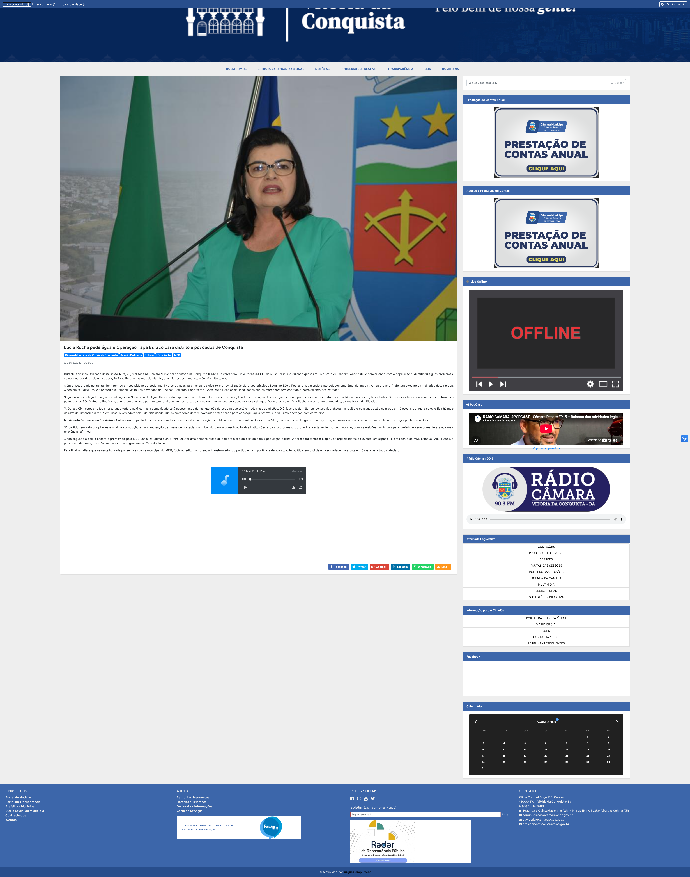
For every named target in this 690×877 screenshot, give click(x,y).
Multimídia (546, 584)
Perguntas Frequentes (546, 643)
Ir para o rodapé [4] (73, 4)
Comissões (546, 546)
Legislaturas (546, 591)
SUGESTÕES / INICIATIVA (546, 597)
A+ (673, 4)
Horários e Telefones (191, 802)
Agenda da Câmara (546, 578)
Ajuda (183, 791)
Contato (527, 791)
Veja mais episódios (546, 448)
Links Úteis (16, 791)
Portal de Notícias (18, 797)
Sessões (546, 559)
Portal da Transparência (546, 618)
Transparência (400, 69)
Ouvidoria (450, 69)
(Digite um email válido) (380, 807)
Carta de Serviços (189, 811)
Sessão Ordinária (131, 355)
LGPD (546, 630)
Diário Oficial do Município (24, 811)
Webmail (12, 820)
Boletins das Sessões (546, 572)
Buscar (619, 83)
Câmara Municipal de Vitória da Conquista (91, 355)
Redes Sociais (363, 791)
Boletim (356, 807)
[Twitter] (373, 798)
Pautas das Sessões (546, 565)
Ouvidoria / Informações (194, 806)
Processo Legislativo (359, 69)
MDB (177, 355)
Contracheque (15, 815)
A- (684, 4)
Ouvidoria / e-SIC (546, 637)
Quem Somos (236, 69)
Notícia (149, 355)
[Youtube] (366, 798)
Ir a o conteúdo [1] (17, 4)
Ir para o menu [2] (45, 4)
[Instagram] (359, 798)
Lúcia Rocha (163, 355)
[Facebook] (352, 798)
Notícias (322, 69)
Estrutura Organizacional (281, 69)
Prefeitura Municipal (20, 806)
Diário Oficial (546, 624)
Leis (428, 69)
